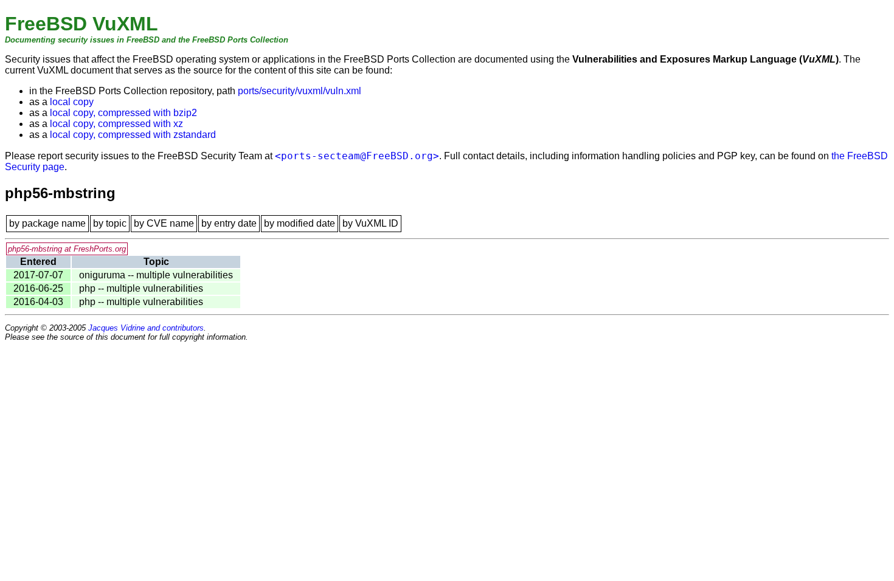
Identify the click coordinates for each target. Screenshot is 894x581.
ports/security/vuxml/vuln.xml (299, 91)
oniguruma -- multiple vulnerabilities (156, 275)
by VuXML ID (370, 223)
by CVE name (164, 223)
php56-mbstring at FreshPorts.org (67, 248)
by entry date (229, 223)
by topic (109, 223)
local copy (72, 102)
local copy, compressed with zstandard (133, 134)
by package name (47, 223)
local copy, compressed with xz (116, 124)
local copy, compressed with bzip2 (123, 113)
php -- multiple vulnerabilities (141, 288)
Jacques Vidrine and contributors (146, 327)
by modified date (299, 223)
